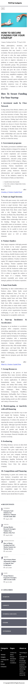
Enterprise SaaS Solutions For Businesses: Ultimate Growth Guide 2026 (10, 513)
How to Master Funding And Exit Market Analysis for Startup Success (10, 546)
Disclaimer (13, 658)
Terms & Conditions (13, 661)
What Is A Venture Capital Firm (11, 364)
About (11, 654)
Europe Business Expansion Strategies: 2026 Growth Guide (10, 577)
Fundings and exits (11, 42)
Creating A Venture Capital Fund (11, 192)
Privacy (12, 656)
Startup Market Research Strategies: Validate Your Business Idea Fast (10, 530)
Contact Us (13, 652)
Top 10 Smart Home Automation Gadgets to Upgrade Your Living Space (10, 562)
